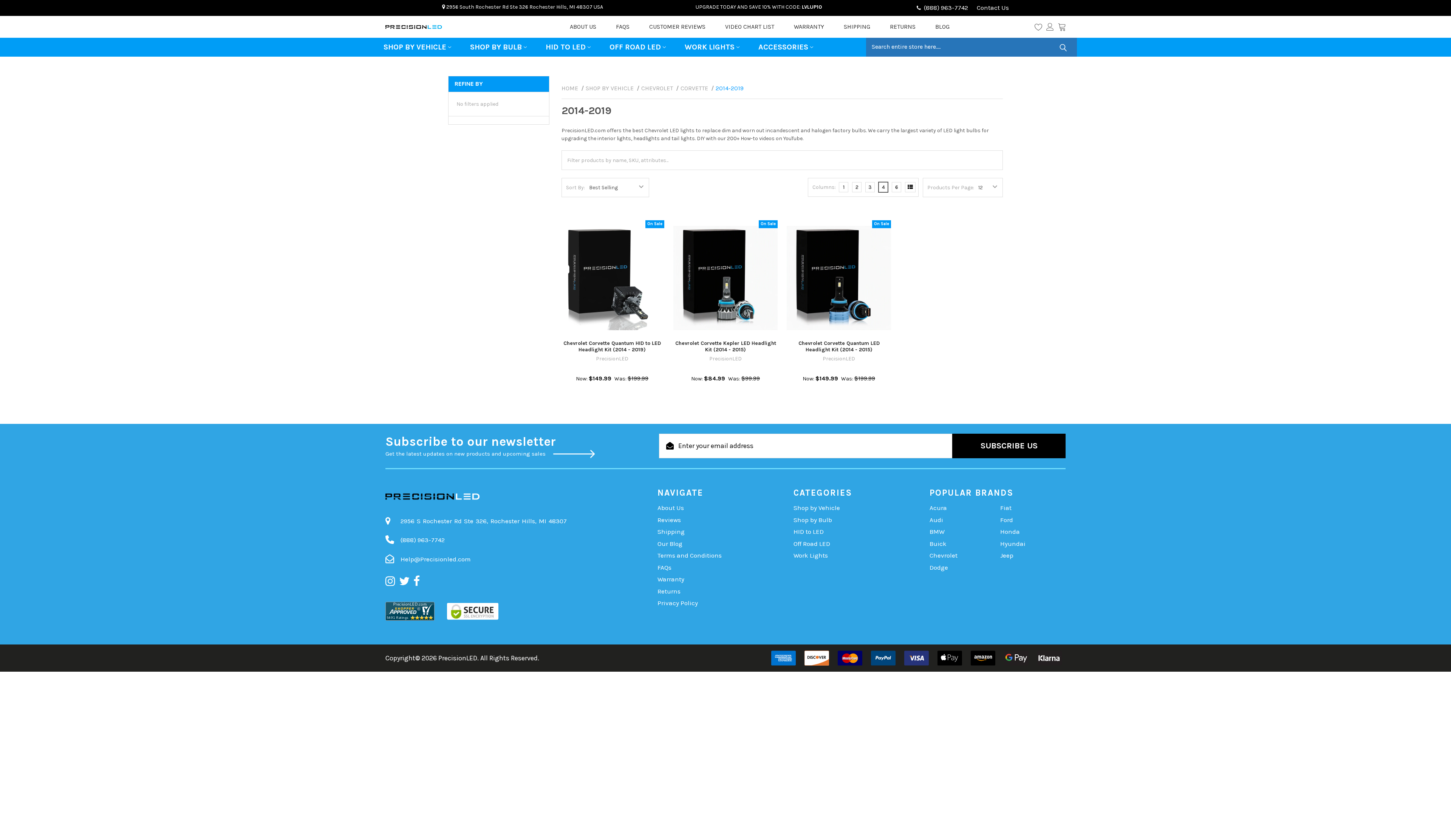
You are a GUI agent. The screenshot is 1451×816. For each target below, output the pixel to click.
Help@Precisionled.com (436, 559)
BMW (937, 531)
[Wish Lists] (1040, 27)
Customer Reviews (677, 26)
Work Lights (710, 47)
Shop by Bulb (496, 47)
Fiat (1006, 508)
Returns (903, 26)
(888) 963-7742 (946, 7)
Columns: (824, 187)
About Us (583, 26)
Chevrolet (944, 555)
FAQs (623, 26)
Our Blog (669, 543)
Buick (938, 543)
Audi (936, 520)
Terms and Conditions (689, 555)
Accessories (783, 47)
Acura (938, 508)
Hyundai (1013, 543)
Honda (1010, 531)
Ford (1006, 520)
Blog (942, 26)
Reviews (669, 520)
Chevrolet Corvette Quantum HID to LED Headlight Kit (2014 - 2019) (612, 346)
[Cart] (1062, 27)
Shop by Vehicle (415, 47)
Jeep (1006, 555)
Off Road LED (635, 47)
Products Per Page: (950, 187)
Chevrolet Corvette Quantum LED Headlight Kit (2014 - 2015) (839, 346)
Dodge (939, 567)
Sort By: (575, 187)
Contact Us (992, 7)
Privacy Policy (677, 603)
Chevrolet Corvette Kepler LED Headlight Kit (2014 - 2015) (725, 346)
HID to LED (566, 47)
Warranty (809, 26)
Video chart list (749, 26)
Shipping (857, 26)
